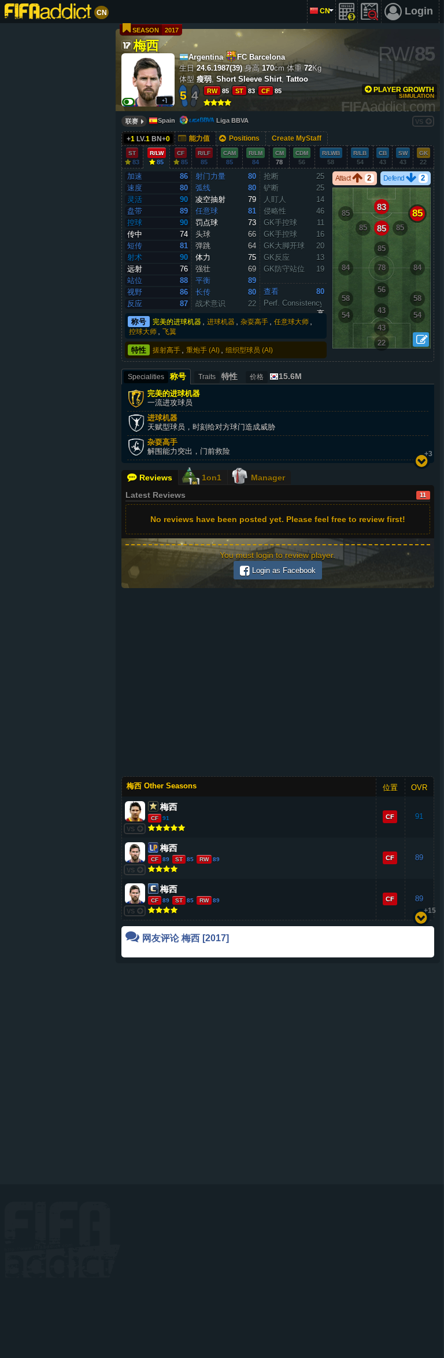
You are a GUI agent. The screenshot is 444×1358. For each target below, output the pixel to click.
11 (423, 494)
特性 (138, 350)
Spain (166, 120)
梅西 (146, 44)
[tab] (274, 376)
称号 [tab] (157, 376)
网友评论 (185, 938)
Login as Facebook (283, 570)
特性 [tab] (218, 376)
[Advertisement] (56, 202)
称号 (138, 322)
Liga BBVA (232, 120)
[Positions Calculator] (421, 339)
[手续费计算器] (347, 11)
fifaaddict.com (62, 1240)
